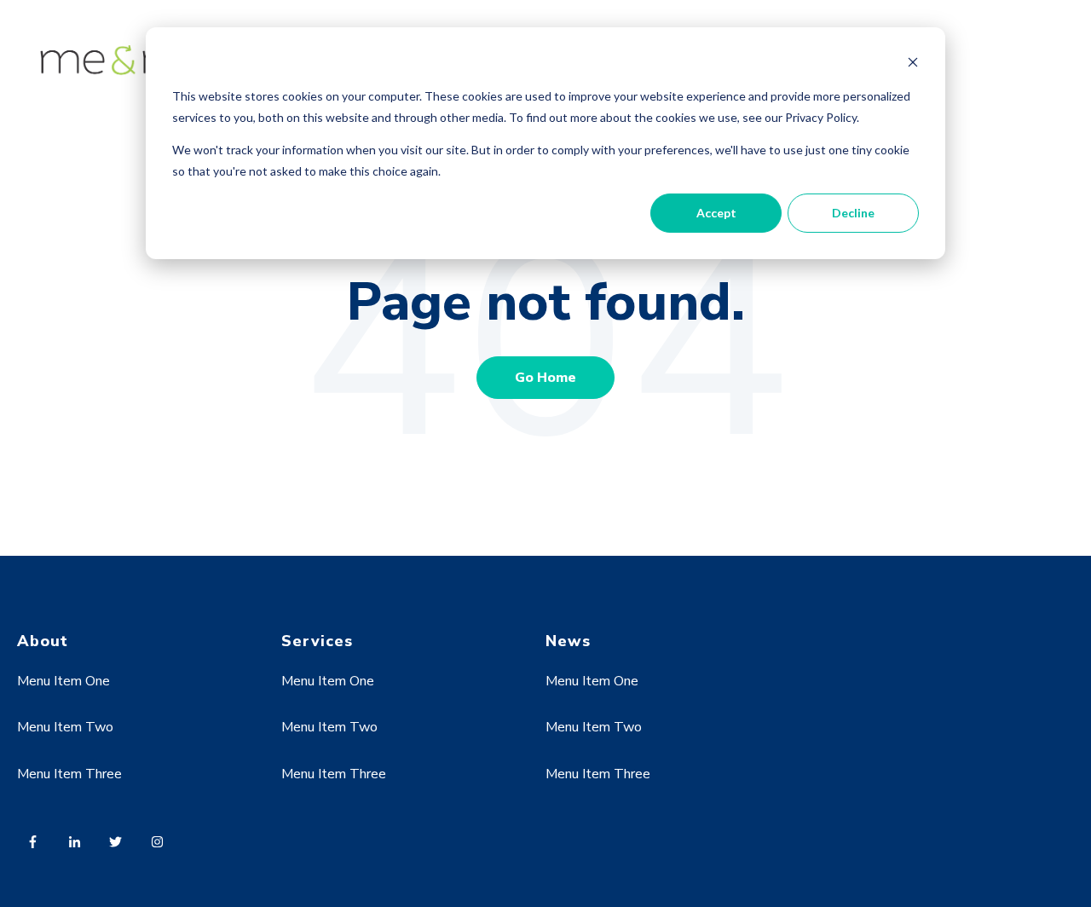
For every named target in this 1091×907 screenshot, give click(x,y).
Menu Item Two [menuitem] (65, 727)
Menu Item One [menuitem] (63, 681)
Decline (853, 212)
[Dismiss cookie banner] (913, 64)
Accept (716, 212)
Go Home (545, 377)
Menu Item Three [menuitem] (69, 774)
